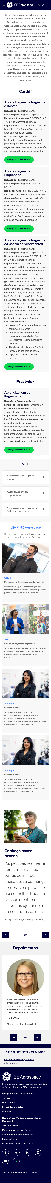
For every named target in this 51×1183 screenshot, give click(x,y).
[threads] (16, 1152)
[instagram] (38, 1152)
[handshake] (16, 1161)
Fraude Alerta (9, 1138)
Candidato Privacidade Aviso (17, 1134)
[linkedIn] (27, 1152)
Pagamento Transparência (16, 1129)
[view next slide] (45, 935)
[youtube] (5, 1161)
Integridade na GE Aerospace (18, 1093)
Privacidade (8, 1102)
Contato (6, 1111)
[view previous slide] (5, 935)
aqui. (39, 1087)
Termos (6, 1097)
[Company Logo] (20, 4)
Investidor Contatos (13, 1106)
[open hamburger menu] (3, 5)
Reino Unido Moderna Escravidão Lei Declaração (22, 1119)
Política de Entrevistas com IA (18, 1143)
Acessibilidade (10, 1125)
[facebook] (5, 1152)
